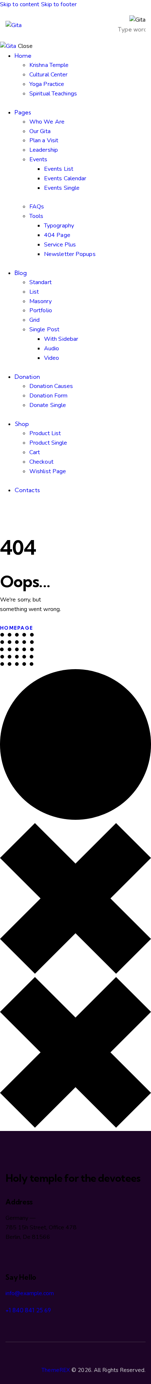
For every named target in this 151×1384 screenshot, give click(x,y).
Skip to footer (59, 4)
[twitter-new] (12, 509)
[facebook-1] (4, 509)
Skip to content (20, 4)
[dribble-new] (20, 509)
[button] (97, 25)
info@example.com (29, 1293)
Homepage (16, 628)
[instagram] (29, 509)
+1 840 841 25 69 (28, 1310)
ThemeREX (55, 1370)
